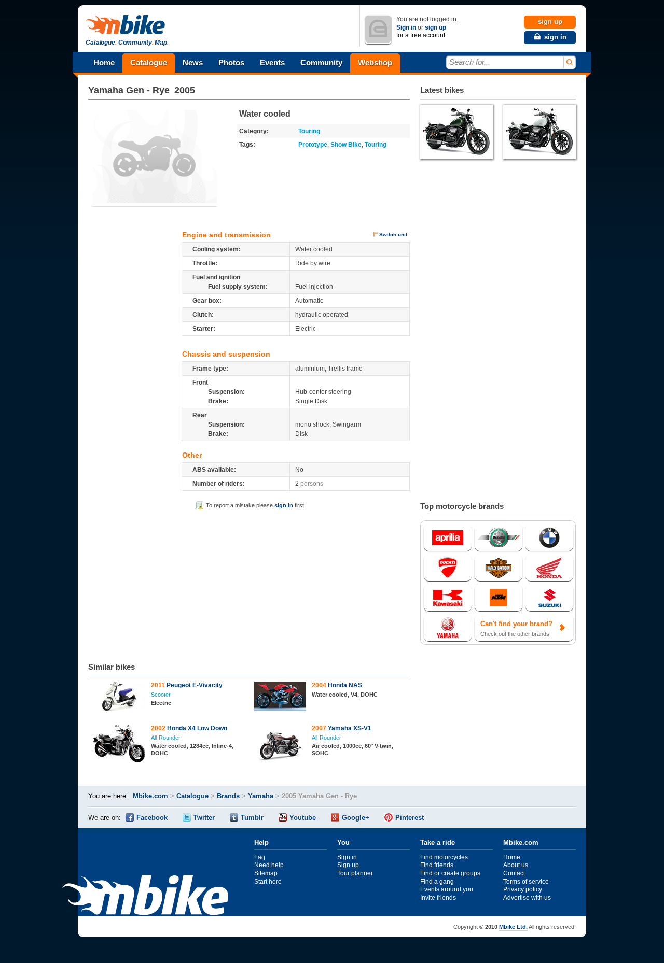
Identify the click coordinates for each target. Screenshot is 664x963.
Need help (269, 865)
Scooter (161, 694)
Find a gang (437, 881)
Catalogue (148, 62)
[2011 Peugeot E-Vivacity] (119, 697)
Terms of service (526, 881)
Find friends (436, 865)
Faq (259, 857)
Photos (231, 62)
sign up (435, 27)
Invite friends (438, 897)
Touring (309, 131)
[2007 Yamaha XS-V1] (280, 745)
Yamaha (105, 90)
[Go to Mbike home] (127, 25)
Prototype (312, 144)
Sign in (406, 27)
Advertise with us (527, 897)
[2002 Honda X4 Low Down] (119, 745)
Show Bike (346, 144)
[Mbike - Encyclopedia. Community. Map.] (145, 896)
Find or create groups (450, 873)
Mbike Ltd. (513, 927)
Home (104, 62)
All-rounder (166, 737)
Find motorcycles (444, 857)
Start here (268, 881)
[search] (568, 62)
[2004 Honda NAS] (280, 698)
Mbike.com (150, 796)
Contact (514, 873)
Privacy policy (522, 889)
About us (515, 865)
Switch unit (393, 234)
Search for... (469, 62)
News (193, 62)
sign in (283, 505)
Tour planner (355, 873)
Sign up (348, 865)
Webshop (375, 62)
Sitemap (266, 873)
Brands (228, 796)
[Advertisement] (249, 584)
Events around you (446, 889)
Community (321, 62)
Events (272, 62)
